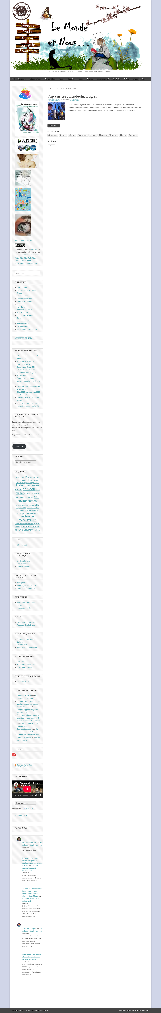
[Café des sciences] (25, 98)
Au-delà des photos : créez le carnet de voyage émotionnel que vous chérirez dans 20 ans (28, 718)
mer (24, 508)
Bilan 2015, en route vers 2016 (28, 392)
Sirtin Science (22, 645)
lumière (21, 508)
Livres (135, 79)
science (17, 527)
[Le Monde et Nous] (80, 35)
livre (17, 508)
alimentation (21, 480)
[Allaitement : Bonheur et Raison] (23, 185)
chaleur (37, 489)
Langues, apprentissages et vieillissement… (30, 868)
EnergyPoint (21, 583)
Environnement (103, 79)
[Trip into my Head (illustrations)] (23, 236)
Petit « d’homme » (19, 79)
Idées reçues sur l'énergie (26, 585)
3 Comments (74, 99)
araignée (36, 483)
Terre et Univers (23, 324)
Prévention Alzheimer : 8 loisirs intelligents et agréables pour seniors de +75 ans (28, 704)
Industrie (71, 79)
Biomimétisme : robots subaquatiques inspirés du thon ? (28, 381)
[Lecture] (15, 795)
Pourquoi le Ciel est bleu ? (27, 664)
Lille (37, 504)
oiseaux (27, 511)
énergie (28, 529)
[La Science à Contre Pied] (27, 167)
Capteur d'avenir (23, 681)
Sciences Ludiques (24, 729)
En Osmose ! (22, 395)
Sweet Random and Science (27, 647)
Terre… (90, 79)
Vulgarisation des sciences (27, 329)
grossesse (25, 505)
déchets (36, 493)
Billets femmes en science (24, 240)
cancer (18, 489)
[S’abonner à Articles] (14, 756)
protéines (34, 513)
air (38, 477)
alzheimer (19, 483)
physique (19, 513)
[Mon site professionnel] (27, 151)
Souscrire (19, 446)
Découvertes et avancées (26, 290)
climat (27, 493)
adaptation (20, 477)
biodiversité (22, 485)
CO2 (32, 493)
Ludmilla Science (23, 567)
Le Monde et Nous (54, 99)
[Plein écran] (39, 795)
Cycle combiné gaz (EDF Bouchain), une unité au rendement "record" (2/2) (26, 370)
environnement (27, 500)
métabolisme (30, 508)
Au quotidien (50, 79)
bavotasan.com (144, 1010)
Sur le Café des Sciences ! (23, 766)
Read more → (53, 126)
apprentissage (28, 483)
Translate (29, 808)
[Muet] (36, 795)
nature (36, 508)
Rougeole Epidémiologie (26, 625)
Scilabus (20, 642)
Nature (61, 79)
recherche (27, 516)
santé (37, 523)
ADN (27, 477)
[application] (27, 789)
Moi (142, 79)
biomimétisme (33, 485)
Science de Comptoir (25, 667)
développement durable (24, 497)
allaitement (32, 480)
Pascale (34, 249)
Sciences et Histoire (24, 321)
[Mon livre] (27, 135)
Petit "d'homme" (23, 312)
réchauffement (27, 520)
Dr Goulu (20, 662)
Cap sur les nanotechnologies (72, 96)
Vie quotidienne (23, 326)
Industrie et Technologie (26, 588)
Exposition (18, 505)
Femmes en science (24, 299)
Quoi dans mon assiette (26, 622)
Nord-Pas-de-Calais (120, 79)
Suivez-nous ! (21, 816)
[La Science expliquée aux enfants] (23, 210)
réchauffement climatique (24, 524)
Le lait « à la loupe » (29, 959)
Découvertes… (35, 79)
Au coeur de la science (25, 639)
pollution (26, 513)
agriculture (33, 477)
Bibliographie (22, 287)
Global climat (22, 545)
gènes (31, 505)
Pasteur (34, 510)
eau (36, 497)
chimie (20, 493)
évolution (36, 530)
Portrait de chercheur (25, 315)
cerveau (29, 489)
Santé (81, 79)
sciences (25, 526)
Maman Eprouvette (24, 608)
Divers (19, 293)
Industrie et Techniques (25, 301)
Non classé (21, 307)
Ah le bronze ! (22, 375)
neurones (20, 511)
